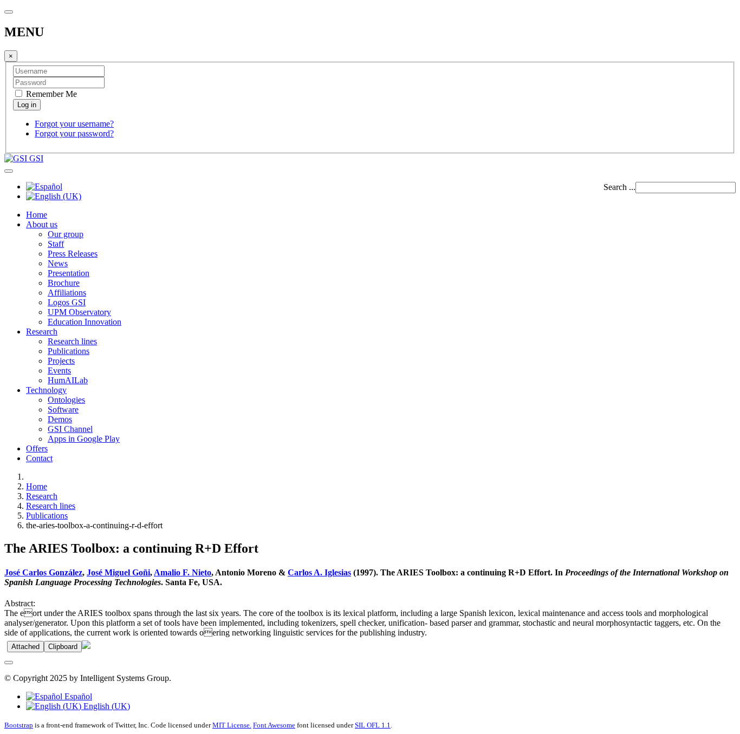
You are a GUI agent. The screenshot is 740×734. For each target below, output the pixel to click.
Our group (65, 234)
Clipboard (62, 647)
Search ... (619, 187)
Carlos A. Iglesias (319, 572)
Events (59, 370)
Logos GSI (67, 302)
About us (41, 224)
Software (63, 409)
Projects (61, 360)
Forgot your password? (74, 133)
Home (36, 214)
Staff (56, 243)
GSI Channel (70, 429)
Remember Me (50, 94)
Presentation (68, 273)
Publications (68, 351)
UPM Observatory (79, 312)
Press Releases (73, 253)
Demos (60, 419)
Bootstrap (18, 725)
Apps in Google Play (84, 438)
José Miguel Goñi (118, 572)
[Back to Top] (8, 662)
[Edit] (86, 646)
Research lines (72, 341)
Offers (37, 448)
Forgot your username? (74, 123)
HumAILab (68, 380)
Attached (25, 647)
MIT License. (231, 725)
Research (41, 331)
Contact (39, 458)
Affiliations (67, 292)
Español (77, 696)
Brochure (64, 282)
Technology (46, 390)
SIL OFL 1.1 (373, 725)
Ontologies (66, 399)
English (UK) (105, 706)
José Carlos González (43, 572)
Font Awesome (274, 725)
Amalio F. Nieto (182, 572)
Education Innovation (84, 321)
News (58, 263)
